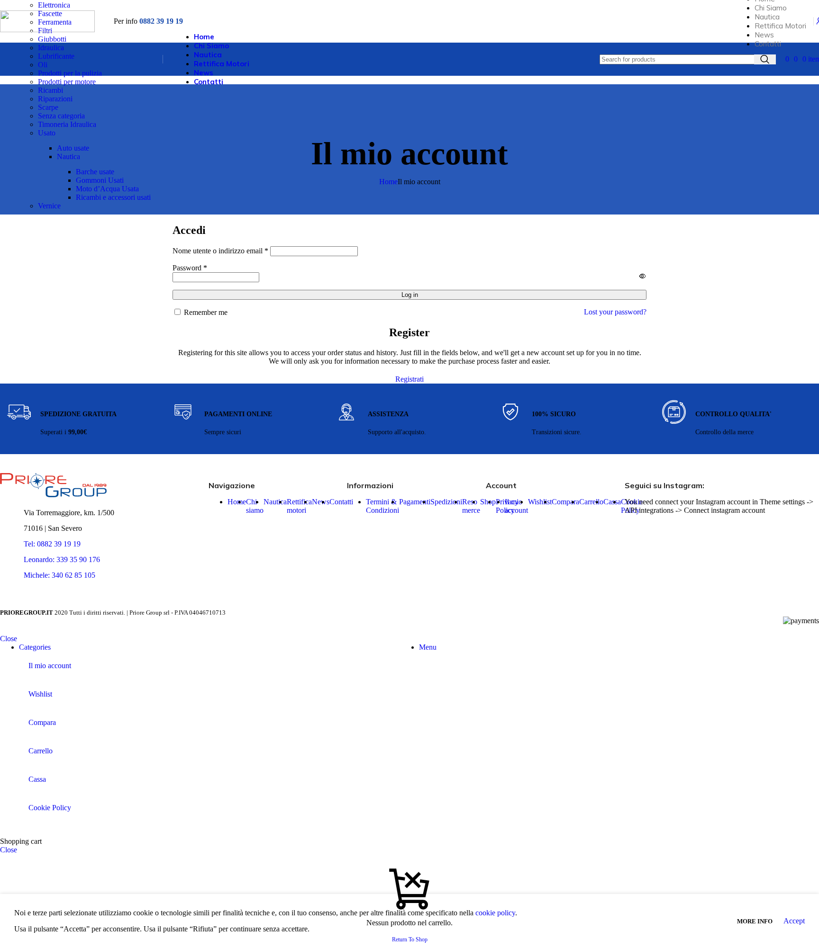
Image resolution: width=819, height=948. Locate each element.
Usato (46, 133)
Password (190, 268)
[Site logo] (47, 30)
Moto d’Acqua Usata (107, 189)
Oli (42, 65)
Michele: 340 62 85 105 (59, 575)
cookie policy (495, 913)
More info (755, 921)
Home (388, 182)
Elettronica (54, 5)
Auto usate (73, 148)
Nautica (68, 156)
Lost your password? (615, 312)
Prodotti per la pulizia (70, 73)
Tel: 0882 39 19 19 (52, 544)
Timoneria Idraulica (67, 124)
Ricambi (50, 90)
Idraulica (51, 48)
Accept (794, 921)
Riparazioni (55, 99)
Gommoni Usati (100, 180)
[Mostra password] (642, 276)
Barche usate (95, 172)
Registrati (409, 379)
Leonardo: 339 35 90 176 (62, 559)
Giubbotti (52, 39)
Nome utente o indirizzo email (220, 251)
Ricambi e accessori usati (113, 197)
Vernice (49, 206)
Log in (409, 294)
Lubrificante (56, 56)
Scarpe (48, 107)
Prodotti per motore (67, 82)
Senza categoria (61, 116)
